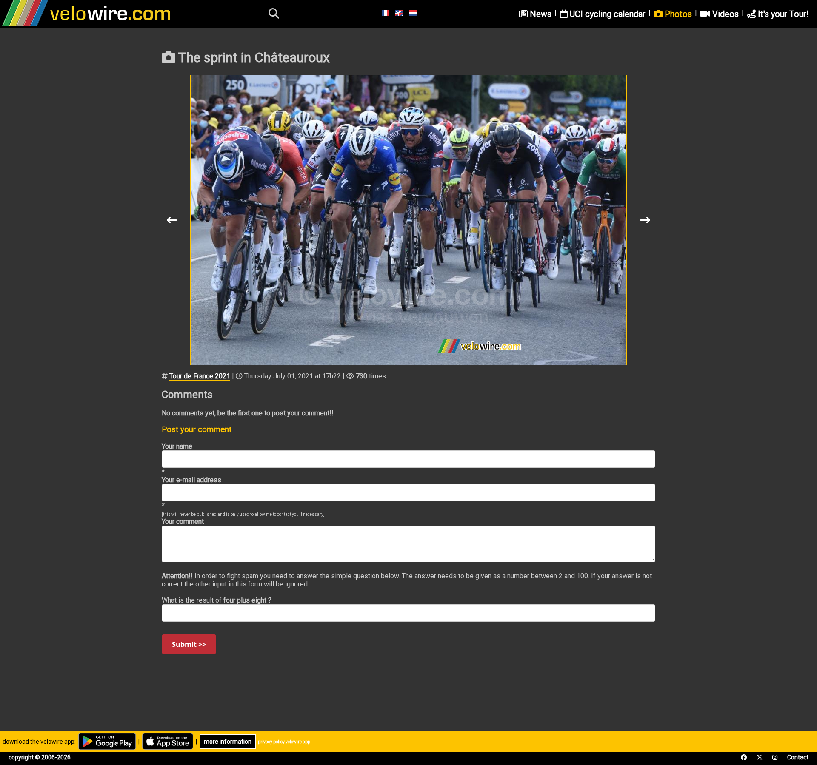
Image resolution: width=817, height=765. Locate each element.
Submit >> (189, 644)
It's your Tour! (782, 14)
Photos (677, 14)
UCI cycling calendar (607, 14)
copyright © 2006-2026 (40, 757)
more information (227, 741)
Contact (797, 757)
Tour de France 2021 (199, 376)
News (539, 14)
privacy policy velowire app (284, 741)
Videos (724, 14)
